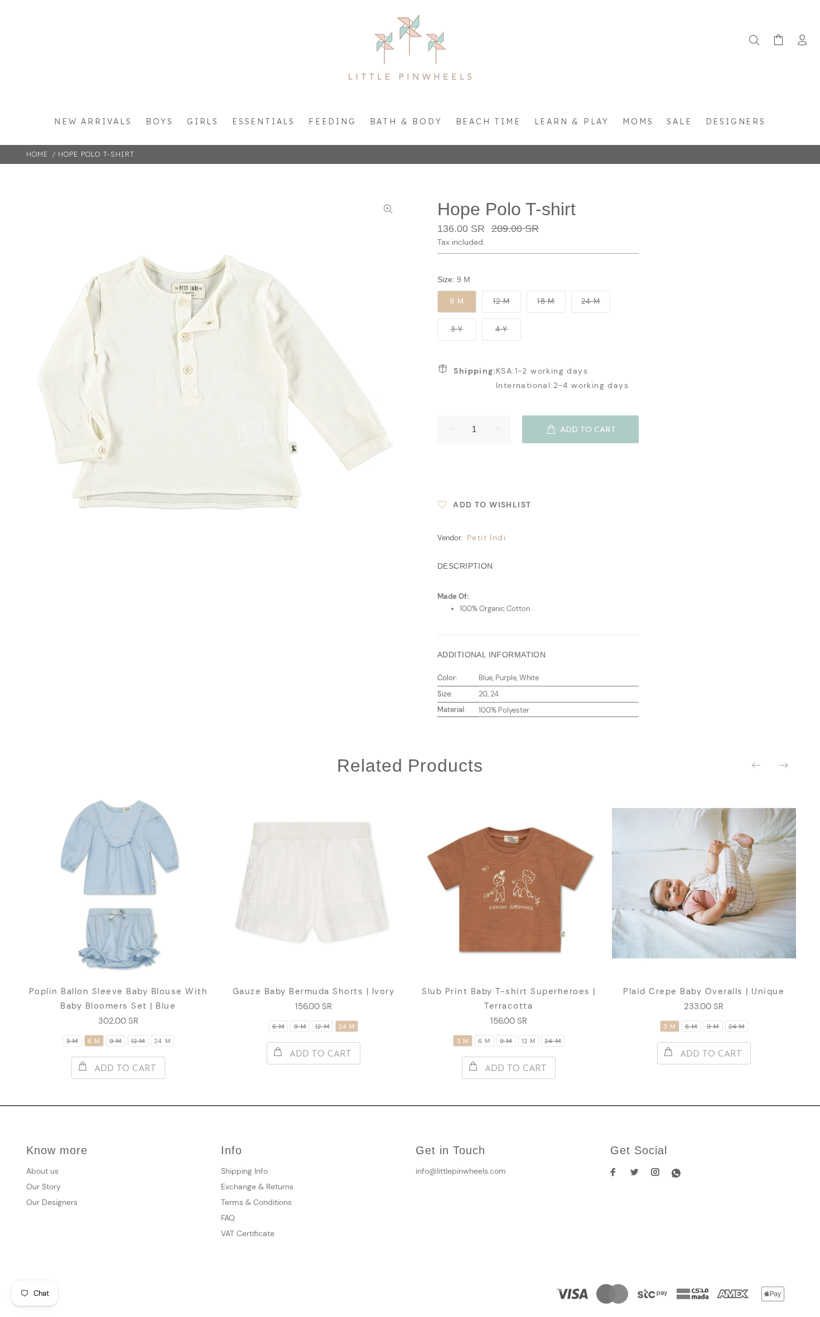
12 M (501, 301)
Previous (757, 765)
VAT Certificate (247, 1233)
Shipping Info (244, 1171)
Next (783, 765)
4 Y (501, 329)
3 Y (457, 329)
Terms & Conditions (256, 1202)
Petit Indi (486, 537)
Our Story (43, 1187)
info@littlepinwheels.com (461, 1171)
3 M (72, 1041)
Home (37, 154)
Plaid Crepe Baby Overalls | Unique (703, 991)
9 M (457, 301)
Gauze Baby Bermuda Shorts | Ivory (314, 991)
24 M (590, 301)
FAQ (228, 1218)
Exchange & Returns (257, 1187)
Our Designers (52, 1202)
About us (42, 1171)
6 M (94, 1041)
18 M (545, 301)
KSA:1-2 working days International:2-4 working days (541, 378)
